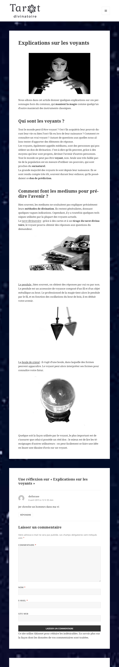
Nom (22, 587)
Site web (23, 613)
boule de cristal (31, 362)
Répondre (25, 514)
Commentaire (27, 545)
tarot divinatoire (31, 220)
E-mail (23, 600)
